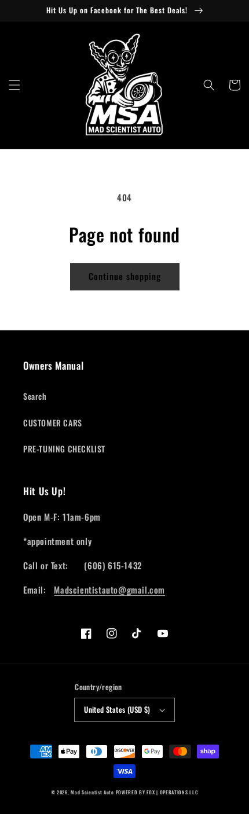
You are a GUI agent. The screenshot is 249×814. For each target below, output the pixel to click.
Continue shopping (125, 276)
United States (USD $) (117, 709)
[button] (14, 85)
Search (35, 396)
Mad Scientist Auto (92, 792)
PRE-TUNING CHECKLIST (64, 449)
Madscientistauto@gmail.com (109, 589)
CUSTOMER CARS (52, 423)
